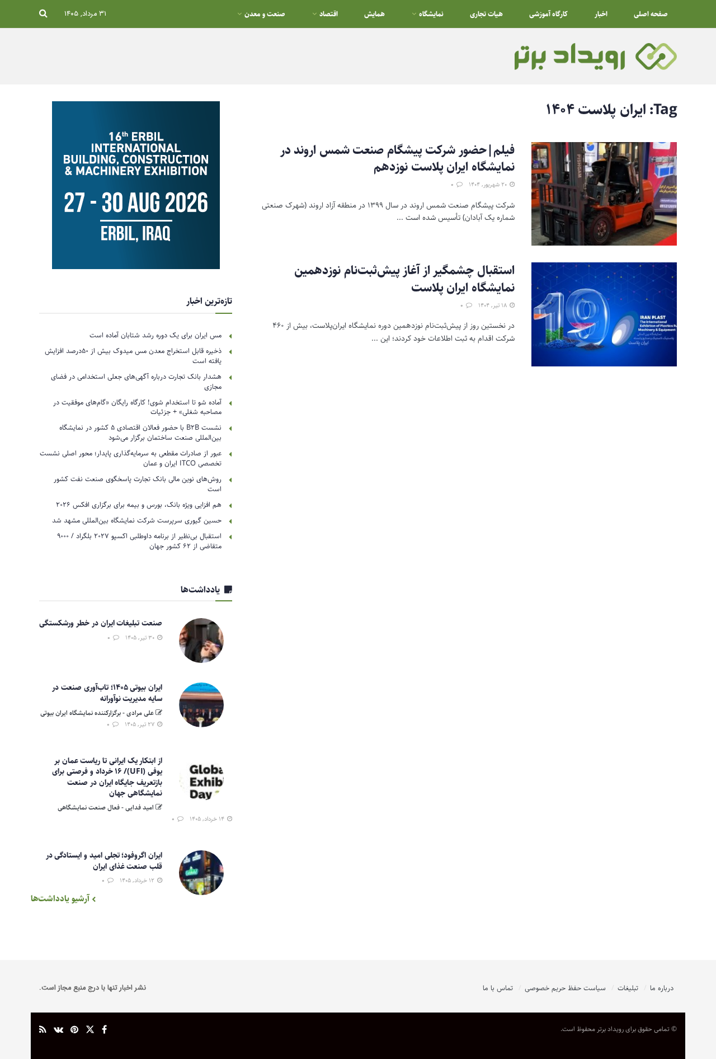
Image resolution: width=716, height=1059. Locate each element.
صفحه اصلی (651, 14)
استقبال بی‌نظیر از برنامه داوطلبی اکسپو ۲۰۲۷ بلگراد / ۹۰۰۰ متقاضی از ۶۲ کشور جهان (139, 541)
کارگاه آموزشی (548, 14)
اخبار (601, 14)
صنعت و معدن (264, 14)
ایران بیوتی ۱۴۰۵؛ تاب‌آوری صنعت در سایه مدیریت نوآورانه (107, 693)
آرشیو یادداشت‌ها (61, 899)
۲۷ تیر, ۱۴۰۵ (140, 724)
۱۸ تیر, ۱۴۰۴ (493, 305)
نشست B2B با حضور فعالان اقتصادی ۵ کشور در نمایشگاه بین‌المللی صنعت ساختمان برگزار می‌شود (140, 432)
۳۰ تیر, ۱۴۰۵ (140, 637)
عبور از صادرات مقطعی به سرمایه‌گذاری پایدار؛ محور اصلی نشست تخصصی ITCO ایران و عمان (131, 458)
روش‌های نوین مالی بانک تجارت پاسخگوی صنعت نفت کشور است (138, 484)
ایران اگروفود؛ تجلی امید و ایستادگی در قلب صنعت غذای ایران (104, 861)
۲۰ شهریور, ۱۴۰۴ (488, 184)
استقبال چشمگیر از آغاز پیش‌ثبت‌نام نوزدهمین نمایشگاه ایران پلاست (404, 279)
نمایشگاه (431, 14)
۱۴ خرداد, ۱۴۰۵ (208, 818)
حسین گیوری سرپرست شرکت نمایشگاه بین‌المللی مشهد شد (137, 520)
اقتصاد (328, 14)
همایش (374, 14)
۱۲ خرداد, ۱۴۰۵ (138, 880)
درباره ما (661, 988)
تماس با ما (498, 988)
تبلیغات (628, 988)
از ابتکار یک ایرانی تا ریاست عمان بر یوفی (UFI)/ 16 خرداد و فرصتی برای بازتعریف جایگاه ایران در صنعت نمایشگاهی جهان (107, 777)
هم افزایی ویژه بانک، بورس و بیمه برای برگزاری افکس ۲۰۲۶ (139, 504)
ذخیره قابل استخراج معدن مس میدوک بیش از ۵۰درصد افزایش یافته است (133, 355)
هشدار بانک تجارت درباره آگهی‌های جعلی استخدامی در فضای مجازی (136, 381)
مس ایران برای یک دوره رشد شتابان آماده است (156, 335)
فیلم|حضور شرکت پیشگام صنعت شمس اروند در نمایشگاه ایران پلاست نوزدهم (397, 158)
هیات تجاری (486, 14)
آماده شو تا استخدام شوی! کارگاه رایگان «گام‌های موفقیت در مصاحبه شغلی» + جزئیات (137, 407)
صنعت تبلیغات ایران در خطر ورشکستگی (100, 623)
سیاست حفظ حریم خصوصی (565, 988)
